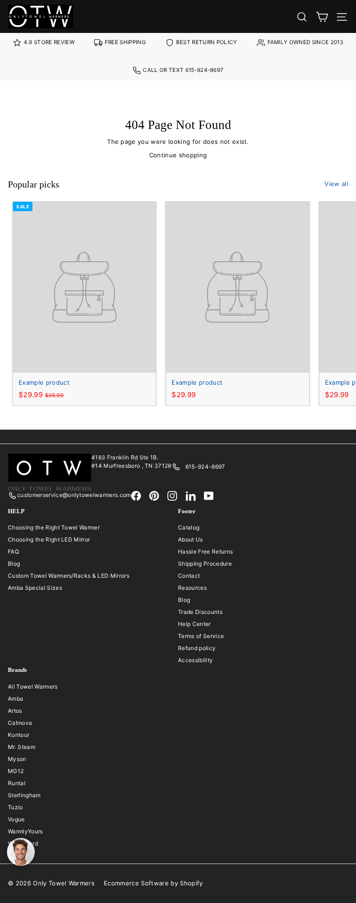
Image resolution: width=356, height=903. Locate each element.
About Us (190, 539)
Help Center (194, 623)
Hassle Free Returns (205, 551)
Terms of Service (201, 635)
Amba (15, 698)
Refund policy (197, 648)
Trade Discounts (200, 611)
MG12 (16, 771)
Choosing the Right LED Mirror (49, 539)
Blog (14, 563)
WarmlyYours (25, 831)
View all (336, 183)
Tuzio (15, 807)
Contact (189, 575)
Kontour (18, 734)
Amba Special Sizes (35, 587)
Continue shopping (178, 155)
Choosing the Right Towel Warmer (54, 527)
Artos (15, 710)
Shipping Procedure (205, 563)
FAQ (13, 551)
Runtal (16, 783)
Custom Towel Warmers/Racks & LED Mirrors (68, 575)
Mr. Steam (21, 746)
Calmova (20, 722)
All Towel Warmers (33, 686)
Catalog (188, 527)
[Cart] (322, 16)
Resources (192, 587)
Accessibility (195, 660)
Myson (17, 758)
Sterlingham (24, 795)
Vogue (16, 819)
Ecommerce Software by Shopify (153, 883)
